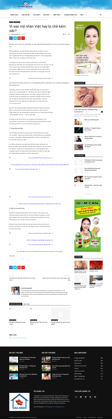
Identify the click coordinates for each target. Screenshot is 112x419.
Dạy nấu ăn (77, 283)
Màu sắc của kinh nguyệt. (92, 119)
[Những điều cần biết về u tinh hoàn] (96, 279)
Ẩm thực (46, 15)
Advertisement (92, 417)
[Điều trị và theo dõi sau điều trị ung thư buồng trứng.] (78, 139)
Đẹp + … (82, 15)
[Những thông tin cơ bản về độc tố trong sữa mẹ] (81, 265)
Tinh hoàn (92, 283)
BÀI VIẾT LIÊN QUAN (15, 304)
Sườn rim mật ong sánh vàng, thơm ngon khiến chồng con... (80, 287)
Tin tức (17, 19)
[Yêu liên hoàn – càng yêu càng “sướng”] (78, 187)
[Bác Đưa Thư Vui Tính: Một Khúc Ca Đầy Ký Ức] (13, 376)
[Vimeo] (85, 397)
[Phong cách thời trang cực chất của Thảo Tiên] (46, 360)
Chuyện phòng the (70, 15)
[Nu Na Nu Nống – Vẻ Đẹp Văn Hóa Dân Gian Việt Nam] (13, 368)
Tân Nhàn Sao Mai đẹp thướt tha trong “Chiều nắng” (22, 279)
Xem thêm (87, 194)
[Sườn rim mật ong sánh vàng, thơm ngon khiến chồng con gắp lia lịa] (81, 279)
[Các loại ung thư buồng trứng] (88, 97)
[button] (101, 15)
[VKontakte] (90, 397)
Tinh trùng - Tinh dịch (95, 268)
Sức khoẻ (36, 15)
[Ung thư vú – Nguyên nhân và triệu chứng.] (78, 130)
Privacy (85, 417)
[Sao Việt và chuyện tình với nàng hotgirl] (18, 314)
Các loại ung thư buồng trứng (85, 109)
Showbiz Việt (24, 19)
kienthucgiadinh (15, 34)
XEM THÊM (26, 304)
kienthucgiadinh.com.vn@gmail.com (54, 407)
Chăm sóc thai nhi (79, 268)
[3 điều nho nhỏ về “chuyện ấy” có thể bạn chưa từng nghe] (46, 376)
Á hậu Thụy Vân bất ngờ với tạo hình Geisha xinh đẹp (56, 279)
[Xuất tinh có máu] (96, 265)
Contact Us (100, 417)
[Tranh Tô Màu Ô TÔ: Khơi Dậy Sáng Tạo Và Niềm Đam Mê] (13, 360)
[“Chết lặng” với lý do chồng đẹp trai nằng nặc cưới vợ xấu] (78, 162)
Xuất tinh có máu (94, 271)
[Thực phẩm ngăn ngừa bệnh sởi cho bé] (46, 368)
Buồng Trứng (78, 106)
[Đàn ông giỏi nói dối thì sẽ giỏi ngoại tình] (78, 179)
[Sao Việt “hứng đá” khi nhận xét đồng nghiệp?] (60, 314)
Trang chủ (11, 19)
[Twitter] (81, 397)
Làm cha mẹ (25, 15)
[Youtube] (95, 397)
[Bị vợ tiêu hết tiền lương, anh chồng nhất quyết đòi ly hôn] (78, 171)
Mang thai (14, 15)
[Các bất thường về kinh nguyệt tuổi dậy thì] (78, 147)
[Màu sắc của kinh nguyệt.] (78, 122)
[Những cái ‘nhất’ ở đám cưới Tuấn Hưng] (39, 314)
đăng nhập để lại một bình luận (18, 338)
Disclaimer (79, 417)
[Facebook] (76, 397)
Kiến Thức (56, 15)
